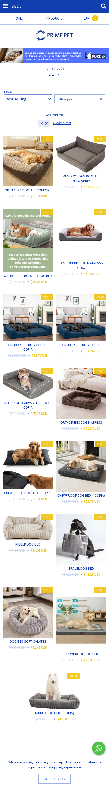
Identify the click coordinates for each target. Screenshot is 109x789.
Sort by (8, 91)
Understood (54, 778)
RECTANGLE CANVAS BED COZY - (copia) (27, 405)
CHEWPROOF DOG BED (81, 654)
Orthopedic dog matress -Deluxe (81, 265)
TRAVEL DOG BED (81, 568)
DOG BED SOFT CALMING (28, 641)
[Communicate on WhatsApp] (98, 748)
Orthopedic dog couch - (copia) (28, 347)
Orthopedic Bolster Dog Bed (28, 275)
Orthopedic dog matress (81, 422)
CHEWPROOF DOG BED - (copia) (28, 493)
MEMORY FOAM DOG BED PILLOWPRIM (81, 178)
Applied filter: (54, 115)
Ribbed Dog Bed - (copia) (54, 713)
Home (49, 68)
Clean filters (62, 123)
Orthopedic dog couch (81, 345)
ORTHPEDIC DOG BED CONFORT (28, 190)
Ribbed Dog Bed (27, 544)
